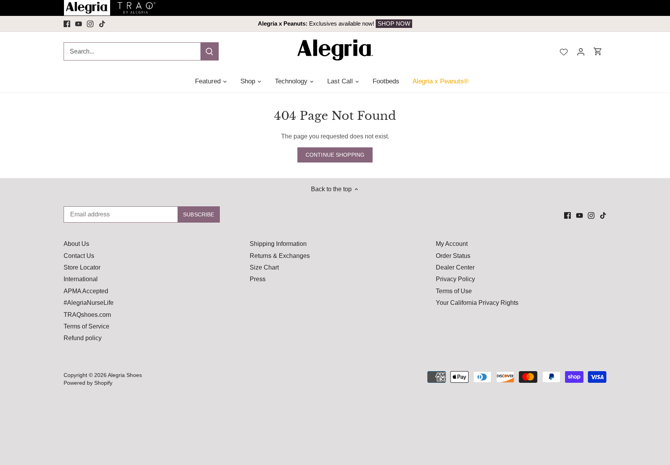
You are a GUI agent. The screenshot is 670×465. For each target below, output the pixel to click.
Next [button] (551, 23)
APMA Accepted (86, 291)
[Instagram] (90, 23)
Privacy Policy (455, 279)
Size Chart (264, 267)
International (81, 279)
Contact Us (79, 255)
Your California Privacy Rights (477, 302)
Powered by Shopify (88, 383)
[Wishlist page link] (564, 51)
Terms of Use (454, 291)
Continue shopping (335, 155)
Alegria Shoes (125, 375)
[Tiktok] (102, 23)
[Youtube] (78, 23)
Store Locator (82, 267)
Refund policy (83, 338)
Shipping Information (278, 243)
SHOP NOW (394, 23)
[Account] (580, 51)
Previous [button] (118, 23)
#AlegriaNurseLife (89, 302)
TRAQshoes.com (87, 314)
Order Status (453, 255)
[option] (335, 23)
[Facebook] (67, 23)
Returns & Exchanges (280, 255)
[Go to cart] (598, 51)
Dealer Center (455, 267)
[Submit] (209, 51)
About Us (76, 243)
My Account (452, 243)
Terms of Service (86, 326)
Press (258, 279)
